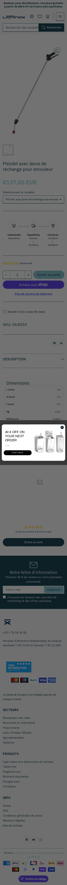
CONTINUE (17, 453)
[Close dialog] (62, 427)
